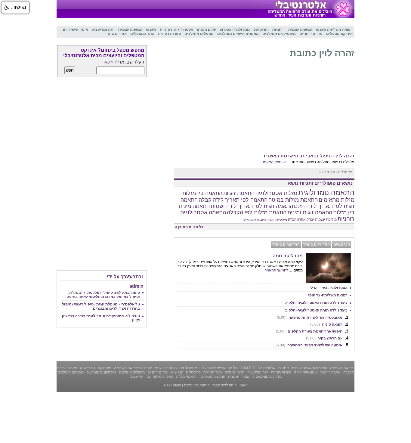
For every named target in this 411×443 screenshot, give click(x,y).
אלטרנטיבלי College (257, 368)
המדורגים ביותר (316, 244)
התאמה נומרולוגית (326, 192)
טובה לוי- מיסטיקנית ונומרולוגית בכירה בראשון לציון (101, 318)
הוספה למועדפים (197, 385)
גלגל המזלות (212, 372)
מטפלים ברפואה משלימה (132, 368)
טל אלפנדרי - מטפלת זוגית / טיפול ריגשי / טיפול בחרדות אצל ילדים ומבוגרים (101, 306)
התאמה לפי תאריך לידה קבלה (233, 200)
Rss (167, 385)
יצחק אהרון (305, 219)
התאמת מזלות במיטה (293, 200)
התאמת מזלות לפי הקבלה (256, 212)
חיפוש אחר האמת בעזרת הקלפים (309, 331)
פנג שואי (176, 372)
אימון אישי (249, 219)
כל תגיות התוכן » (189, 227)
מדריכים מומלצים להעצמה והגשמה (254, 376)
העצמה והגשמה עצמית (309, 368)
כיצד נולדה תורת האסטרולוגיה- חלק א (316, 303)
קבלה (292, 219)
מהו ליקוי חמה (288, 255)
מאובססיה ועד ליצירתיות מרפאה (309, 317)
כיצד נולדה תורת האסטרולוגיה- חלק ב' (316, 310)
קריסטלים (193, 372)
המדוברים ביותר (286, 244)
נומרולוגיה (87, 368)
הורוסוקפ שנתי (165, 368)
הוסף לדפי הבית (224, 385)
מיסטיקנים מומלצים (100, 372)
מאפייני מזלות (162, 376)
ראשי (243, 385)
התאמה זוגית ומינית (309, 212)
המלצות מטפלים (212, 376)
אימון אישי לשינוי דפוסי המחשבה (309, 345)
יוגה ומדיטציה (257, 372)
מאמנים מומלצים (71, 372)
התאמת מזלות (186, 376)
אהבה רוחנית (330, 372)
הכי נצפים (341, 244)
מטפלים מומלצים (131, 372)
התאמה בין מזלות (202, 193)
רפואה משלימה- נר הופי (328, 295)
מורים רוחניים (157, 372)
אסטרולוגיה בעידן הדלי (329, 288)
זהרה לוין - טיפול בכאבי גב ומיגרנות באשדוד (308, 155)
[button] (15, 8)
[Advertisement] (264, 107)
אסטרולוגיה (188, 368)
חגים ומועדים (234, 372)
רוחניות (346, 219)
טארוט (71, 368)
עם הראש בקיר (324, 338)
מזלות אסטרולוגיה (276, 193)
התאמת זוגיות (239, 193)
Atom (177, 385)
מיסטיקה (281, 219)
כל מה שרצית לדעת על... (218, 368)
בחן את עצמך (139, 376)
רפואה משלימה (341, 368)
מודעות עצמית (326, 219)
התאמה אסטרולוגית (203, 212)
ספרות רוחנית (280, 372)
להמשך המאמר (274, 162)
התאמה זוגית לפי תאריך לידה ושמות (252, 206)
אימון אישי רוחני (305, 372)
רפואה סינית (326, 324)
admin (136, 286)
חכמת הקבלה (265, 219)
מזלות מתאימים (336, 200)
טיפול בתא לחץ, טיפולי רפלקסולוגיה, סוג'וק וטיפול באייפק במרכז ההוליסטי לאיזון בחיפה (103, 294)
